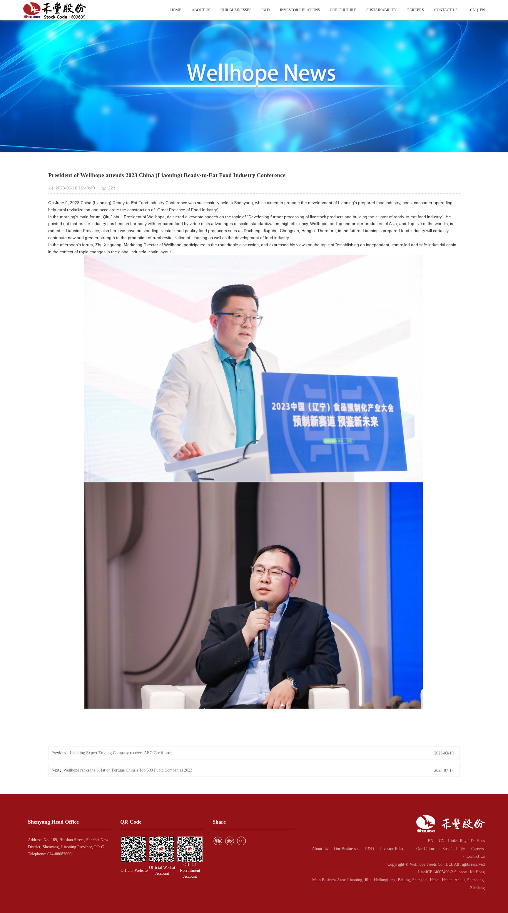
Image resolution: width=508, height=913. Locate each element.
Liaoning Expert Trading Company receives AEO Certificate (120, 753)
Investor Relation (394, 849)
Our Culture (426, 849)
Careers (477, 849)
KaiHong (477, 872)
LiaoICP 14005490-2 (435, 872)
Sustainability (453, 849)
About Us (320, 849)
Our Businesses (346, 849)
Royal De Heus (472, 841)
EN (482, 10)
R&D (370, 849)
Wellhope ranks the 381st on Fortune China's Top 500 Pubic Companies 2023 (127, 770)
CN (472, 10)
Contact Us (476, 856)
